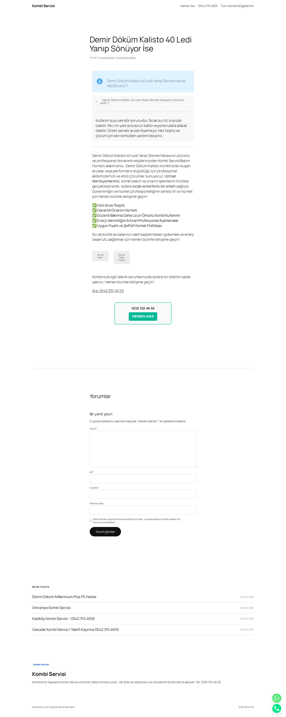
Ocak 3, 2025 (247, 596)
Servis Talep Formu (121, 257)
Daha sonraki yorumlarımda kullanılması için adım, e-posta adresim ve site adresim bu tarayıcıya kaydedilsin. (136, 521)
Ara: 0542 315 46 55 (108, 290)
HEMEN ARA (143, 316)
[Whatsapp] (276, 698)
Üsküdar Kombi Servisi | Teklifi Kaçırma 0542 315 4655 (75, 630)
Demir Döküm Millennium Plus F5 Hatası (64, 597)
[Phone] (276, 708)
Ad (92, 471)
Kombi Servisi (43, 5)
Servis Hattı (100, 256)
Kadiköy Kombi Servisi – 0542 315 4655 (63, 619)
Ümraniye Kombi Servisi (51, 608)
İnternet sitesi (97, 503)
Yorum (94, 428)
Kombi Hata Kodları (126, 57)
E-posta (94, 487)
